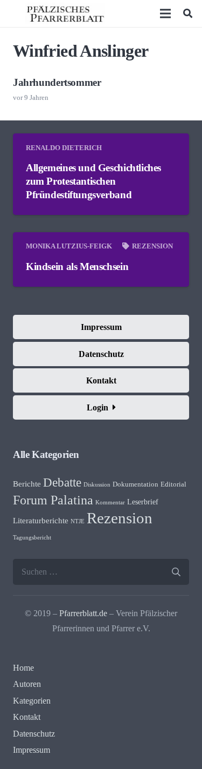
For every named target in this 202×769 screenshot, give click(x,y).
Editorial (173, 484)
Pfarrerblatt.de (83, 613)
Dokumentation (135, 484)
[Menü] (166, 13)
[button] (188, 13)
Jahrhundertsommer (57, 82)
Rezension (152, 246)
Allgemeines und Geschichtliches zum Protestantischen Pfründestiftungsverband (93, 181)
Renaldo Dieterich (64, 148)
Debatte (62, 482)
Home (23, 667)
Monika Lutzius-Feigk (69, 246)
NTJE (78, 521)
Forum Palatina (53, 500)
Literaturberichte (40, 520)
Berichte (27, 484)
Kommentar (110, 502)
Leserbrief (142, 502)
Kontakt (26, 716)
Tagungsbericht (32, 538)
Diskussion (96, 485)
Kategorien (32, 700)
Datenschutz (34, 733)
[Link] (65, 13)
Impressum (31, 749)
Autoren (27, 684)
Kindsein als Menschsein (77, 266)
